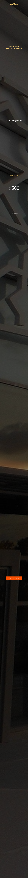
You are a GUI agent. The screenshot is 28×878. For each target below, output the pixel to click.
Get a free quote (14, 578)
